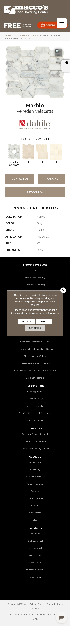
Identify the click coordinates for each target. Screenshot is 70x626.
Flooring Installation (35, 406)
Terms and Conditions (34, 614)
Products (32, 35)
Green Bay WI (35, 533)
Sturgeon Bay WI (35, 569)
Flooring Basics (35, 391)
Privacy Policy (53, 614)
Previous (5, 151)
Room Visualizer (35, 420)
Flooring (16, 35)
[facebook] (31, 587)
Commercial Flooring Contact (35, 448)
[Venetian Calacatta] (14, 152)
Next (64, 151)
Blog (35, 520)
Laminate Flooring (35, 284)
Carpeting (35, 270)
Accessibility (16, 614)
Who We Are (35, 462)
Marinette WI (35, 548)
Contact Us (20, 178)
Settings (35, 327)
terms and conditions (23, 312)
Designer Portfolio (35, 377)
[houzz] (37, 587)
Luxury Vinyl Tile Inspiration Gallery (35, 349)
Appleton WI (35, 555)
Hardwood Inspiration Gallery (35, 334)
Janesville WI (35, 577)
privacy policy (40, 309)
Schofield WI (35, 562)
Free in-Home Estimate (35, 441)
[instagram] (43, 587)
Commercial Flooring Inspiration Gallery (35, 370)
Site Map (35, 619)
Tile (23, 35)
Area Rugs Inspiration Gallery (35, 363)
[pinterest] (25, 587)
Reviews (35, 491)
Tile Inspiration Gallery (35, 356)
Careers (35, 505)
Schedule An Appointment (35, 434)
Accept (26, 321)
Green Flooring (35, 483)
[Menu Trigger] (62, 23)
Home (7, 35)
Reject (44, 321)
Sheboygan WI (35, 540)
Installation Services (35, 476)
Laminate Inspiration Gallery (35, 341)
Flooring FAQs (35, 398)
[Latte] (28, 152)
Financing (51, 178)
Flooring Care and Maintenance (35, 413)
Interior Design (35, 498)
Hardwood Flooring (35, 277)
